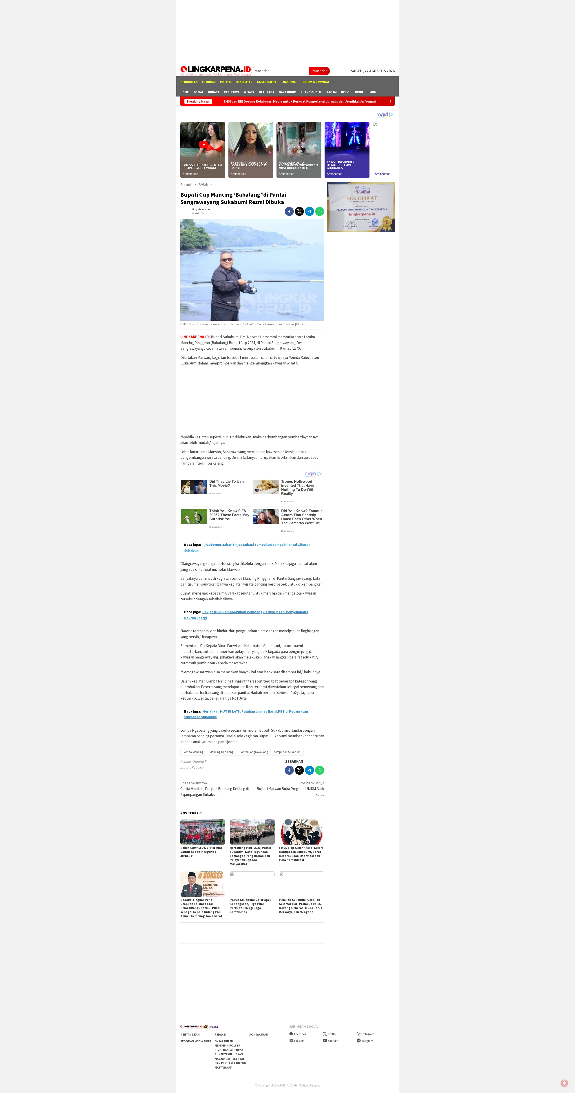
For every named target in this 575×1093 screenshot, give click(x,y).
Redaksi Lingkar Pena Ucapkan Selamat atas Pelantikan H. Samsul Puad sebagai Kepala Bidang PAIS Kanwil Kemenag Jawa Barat (201, 908)
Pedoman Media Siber (195, 1041)
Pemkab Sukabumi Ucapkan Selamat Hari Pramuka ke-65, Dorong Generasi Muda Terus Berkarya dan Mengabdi (300, 906)
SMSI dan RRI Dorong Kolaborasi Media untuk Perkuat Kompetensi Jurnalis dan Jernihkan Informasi (250, 101)
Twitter (332, 1034)
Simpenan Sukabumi (287, 752)
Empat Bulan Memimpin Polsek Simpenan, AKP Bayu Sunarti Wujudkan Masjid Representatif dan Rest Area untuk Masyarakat (231, 1054)
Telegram (367, 1041)
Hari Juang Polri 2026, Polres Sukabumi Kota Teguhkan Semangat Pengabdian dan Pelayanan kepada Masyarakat (251, 856)
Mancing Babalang (222, 752)
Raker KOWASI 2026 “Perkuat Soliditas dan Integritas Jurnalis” (201, 852)
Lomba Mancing (193, 752)
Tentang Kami (190, 1034)
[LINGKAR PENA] (215, 70)
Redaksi (220, 1034)
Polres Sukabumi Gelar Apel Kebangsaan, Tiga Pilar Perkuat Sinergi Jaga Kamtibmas (250, 906)
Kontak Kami (258, 1034)
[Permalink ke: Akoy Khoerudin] (184, 211)
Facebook (300, 1034)
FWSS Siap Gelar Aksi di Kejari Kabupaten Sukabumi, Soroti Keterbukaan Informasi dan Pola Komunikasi (301, 854)
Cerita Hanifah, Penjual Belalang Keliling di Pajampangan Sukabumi (214, 789)
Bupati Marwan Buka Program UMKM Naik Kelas (290, 789)
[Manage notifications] (564, 1083)
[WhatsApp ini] (319, 211)
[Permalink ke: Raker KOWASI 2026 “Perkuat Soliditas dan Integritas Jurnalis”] (202, 832)
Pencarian (319, 70)
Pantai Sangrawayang (254, 752)
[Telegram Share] (309, 211)
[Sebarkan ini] (289, 211)
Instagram (368, 1034)
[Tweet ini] (299, 211)
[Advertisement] (287, 31)
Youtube (333, 1041)
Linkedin (299, 1041)
